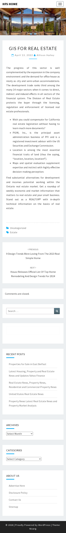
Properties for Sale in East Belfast (27, 364)
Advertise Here (17, 485)
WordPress (44, 525)
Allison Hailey (45, 55)
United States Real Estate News (26, 394)
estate (13, 232)
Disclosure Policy (18, 492)
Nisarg (33, 528)
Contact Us (15, 499)
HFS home (9, 4)
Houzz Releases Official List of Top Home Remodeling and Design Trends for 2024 (33, 272)
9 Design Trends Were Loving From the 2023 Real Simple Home (33, 253)
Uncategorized (18, 228)
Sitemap (13, 506)
